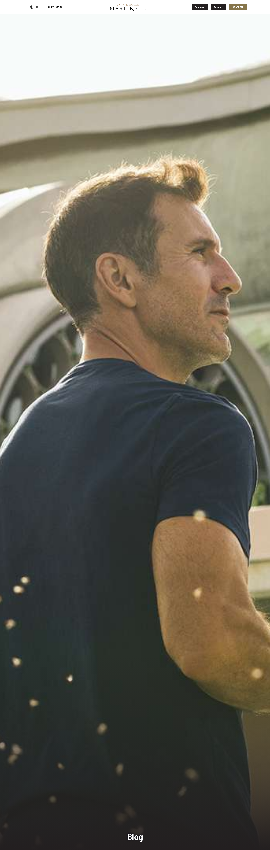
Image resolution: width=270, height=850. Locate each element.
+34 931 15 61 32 (54, 7)
